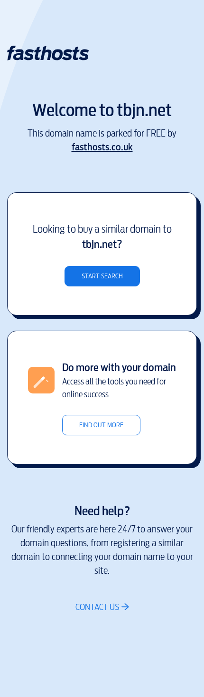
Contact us (97, 606)
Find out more (101, 425)
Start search (102, 276)
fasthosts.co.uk (102, 147)
